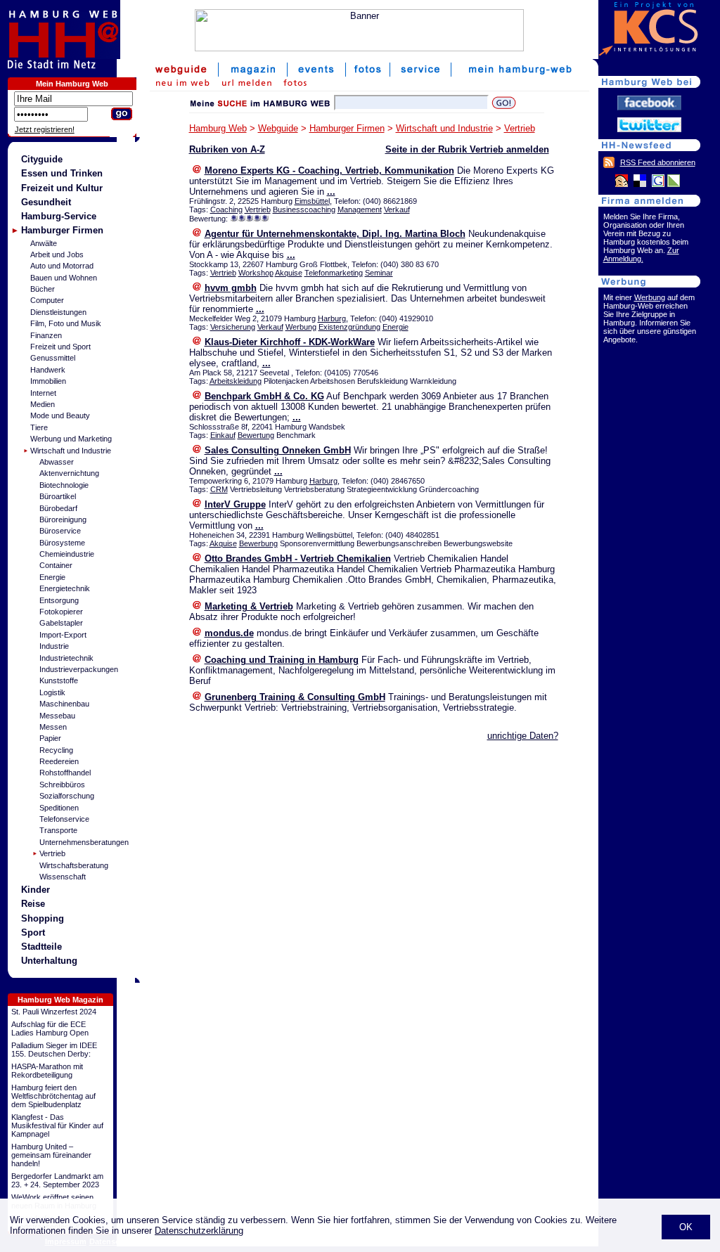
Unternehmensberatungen (84, 842)
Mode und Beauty (60, 415)
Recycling (56, 750)
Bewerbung (258, 543)
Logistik (52, 692)
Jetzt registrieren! (45, 129)
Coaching (226, 209)
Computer (47, 300)
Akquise (288, 273)
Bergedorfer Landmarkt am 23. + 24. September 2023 (57, 1180)
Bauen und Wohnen (63, 277)
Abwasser (56, 462)
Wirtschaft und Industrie (70, 450)
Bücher (42, 289)
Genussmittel (52, 358)
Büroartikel (57, 496)
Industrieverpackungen (78, 669)
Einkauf (223, 435)
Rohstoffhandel (65, 772)
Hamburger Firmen (62, 230)
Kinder (35, 889)
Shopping (42, 918)
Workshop (256, 273)
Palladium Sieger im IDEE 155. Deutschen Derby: (54, 1049)
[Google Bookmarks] (658, 184)
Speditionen (59, 808)
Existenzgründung (349, 327)
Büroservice (60, 531)
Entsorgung (59, 600)
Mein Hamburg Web (72, 83)
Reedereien (59, 761)
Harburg (332, 318)
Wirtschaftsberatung (73, 865)
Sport (33, 932)
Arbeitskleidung (236, 381)
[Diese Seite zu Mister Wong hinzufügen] (621, 184)
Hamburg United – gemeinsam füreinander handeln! (51, 1155)
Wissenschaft (62, 876)
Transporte (58, 830)
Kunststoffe (58, 680)
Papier (50, 738)
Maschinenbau (64, 703)
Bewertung (256, 435)
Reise (33, 903)
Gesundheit (46, 202)
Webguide (278, 128)
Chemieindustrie (66, 554)
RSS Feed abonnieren (657, 162)
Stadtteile (41, 946)
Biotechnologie (64, 485)
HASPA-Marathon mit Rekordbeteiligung (47, 1070)
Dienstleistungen (58, 312)
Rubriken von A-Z (227, 149)
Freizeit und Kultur (62, 188)
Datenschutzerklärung (199, 1230)
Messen (53, 727)
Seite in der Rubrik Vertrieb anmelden (467, 149)
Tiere (39, 427)
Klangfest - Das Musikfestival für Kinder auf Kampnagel (57, 1125)
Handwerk (47, 370)
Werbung (300, 327)
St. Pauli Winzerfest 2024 (53, 1011)
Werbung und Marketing (71, 438)
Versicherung (232, 327)
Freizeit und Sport (60, 346)
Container (55, 565)
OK (686, 1227)
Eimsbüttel (312, 201)
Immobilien (48, 381)
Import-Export (62, 635)
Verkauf (397, 209)
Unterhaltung (49, 960)
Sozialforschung (66, 796)
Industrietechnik (66, 658)
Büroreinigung (62, 519)
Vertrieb (52, 853)
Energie (52, 577)
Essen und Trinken (62, 173)
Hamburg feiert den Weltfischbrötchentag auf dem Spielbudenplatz (53, 1096)
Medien (42, 404)
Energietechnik (64, 588)
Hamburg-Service (58, 216)
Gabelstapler (61, 623)
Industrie (54, 646)
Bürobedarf (58, 508)
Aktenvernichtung (69, 473)
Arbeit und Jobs (57, 254)
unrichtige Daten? (522, 735)
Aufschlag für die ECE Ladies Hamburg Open (50, 1028)
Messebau (57, 715)
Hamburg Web (218, 128)
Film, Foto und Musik (65, 323)
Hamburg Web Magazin (60, 999)
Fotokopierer (61, 611)
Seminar (379, 273)
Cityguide (42, 159)
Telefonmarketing (333, 273)
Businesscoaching (304, 209)
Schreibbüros (62, 784)
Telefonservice (64, 819)
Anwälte (43, 243)
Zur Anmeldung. (641, 254)
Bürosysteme (62, 542)
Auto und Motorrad (62, 266)
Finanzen (46, 335)
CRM (219, 489)
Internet (43, 393)
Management (360, 209)
